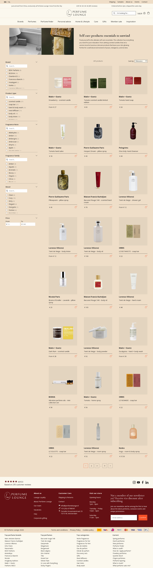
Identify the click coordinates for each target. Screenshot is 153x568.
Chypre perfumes (119, 558)
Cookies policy (88, 530)
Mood (8, 187)
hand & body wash (17, 107)
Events (137, 2)
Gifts (78, 556)
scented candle (16, 101)
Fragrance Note (12, 124)
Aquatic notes (15, 151)
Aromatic (13, 170)
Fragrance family (12, 155)
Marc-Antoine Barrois (12, 538)
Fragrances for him (84, 543)
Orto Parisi (8, 546)
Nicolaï (7, 558)
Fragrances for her (83, 541)
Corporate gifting (40, 518)
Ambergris (14, 139)
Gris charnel (45, 553)
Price (8, 218)
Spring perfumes (119, 538)
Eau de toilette (82, 546)
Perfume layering (119, 561)
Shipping (112, 2)
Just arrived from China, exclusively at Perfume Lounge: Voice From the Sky (37, 6)
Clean (12, 195)
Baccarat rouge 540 (48, 538)
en (5, 2)
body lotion (14, 116)
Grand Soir (44, 558)
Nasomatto (9, 548)
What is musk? (118, 563)
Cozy (12, 198)
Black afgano (45, 551)
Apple (12, 148)
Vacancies (37, 510)
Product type (11, 93)
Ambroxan (14, 142)
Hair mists (80, 563)
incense (13, 119)
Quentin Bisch (118, 556)
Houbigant (14, 82)
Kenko (12, 85)
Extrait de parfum (83, 551)
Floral (12, 182)
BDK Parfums (15, 70)
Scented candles (82, 561)
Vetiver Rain (45, 561)
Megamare (45, 546)
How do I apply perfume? (122, 551)
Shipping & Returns (66, 497)
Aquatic (12, 167)
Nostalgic (13, 213)
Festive (12, 210)
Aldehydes (14, 132)
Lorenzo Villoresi (16, 88)
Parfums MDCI (10, 566)
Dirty (12, 201)
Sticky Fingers (46, 566)
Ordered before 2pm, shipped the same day (126, 6)
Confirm (143, 517)
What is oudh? (118, 548)
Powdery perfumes (120, 553)
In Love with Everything (49, 563)
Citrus (12, 179)
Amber (13, 135)
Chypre (12, 176)
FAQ (35, 514)
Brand (8, 62)
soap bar (13, 104)
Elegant (13, 204)
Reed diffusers (82, 558)
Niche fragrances (83, 538)
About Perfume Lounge (43, 501)
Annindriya (8, 553)
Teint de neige (46, 541)
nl (9, 2)
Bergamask (45, 548)
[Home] (76, 13)
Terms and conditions (59, 530)
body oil (13, 113)
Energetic (13, 207)
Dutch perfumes (119, 541)
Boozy (12, 173)
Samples (120, 2)
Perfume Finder (118, 546)
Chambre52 (14, 76)
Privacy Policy (75, 530)
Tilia (42, 556)
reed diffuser (15, 110)
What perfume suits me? (121, 566)
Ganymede (45, 543)
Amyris (12, 145)
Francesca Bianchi (16, 79)
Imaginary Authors (11, 561)
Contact (144, 2)
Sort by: (131, 61)
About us (129, 2)
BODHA (13, 73)
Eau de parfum (82, 548)
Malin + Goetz (10, 563)
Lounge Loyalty (40, 497)
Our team (37, 506)
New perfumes (118, 543)
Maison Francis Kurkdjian (14, 541)
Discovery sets (82, 553)
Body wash (81, 566)
